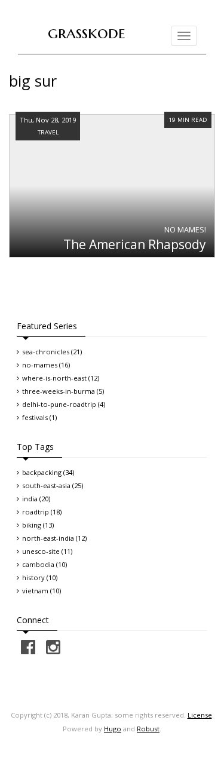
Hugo (112, 728)
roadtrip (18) (42, 511)
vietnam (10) (41, 590)
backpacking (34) (48, 472)
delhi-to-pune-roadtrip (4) (63, 404)
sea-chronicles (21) (52, 351)
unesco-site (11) (47, 551)
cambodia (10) (44, 564)
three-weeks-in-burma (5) (63, 391)
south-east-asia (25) (52, 485)
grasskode (86, 32)
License (200, 714)
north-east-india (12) (54, 538)
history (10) (39, 577)
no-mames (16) (46, 364)
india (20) (36, 498)
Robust (148, 728)
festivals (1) (39, 417)
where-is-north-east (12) (60, 377)
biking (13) (38, 524)
